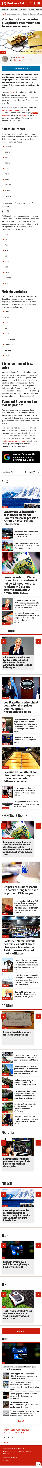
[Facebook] (4, 1437)
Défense (5, 1099)
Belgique (5, 9)
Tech (3, 52)
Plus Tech (28, 1420)
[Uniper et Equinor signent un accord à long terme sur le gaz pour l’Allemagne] (21, 863)
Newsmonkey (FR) (24, 1451)
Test (4, 1307)
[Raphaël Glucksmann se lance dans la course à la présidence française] (7, 990)
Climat (5, 914)
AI (3, 1258)
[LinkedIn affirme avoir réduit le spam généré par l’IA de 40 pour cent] (18, 1242)
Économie (14, 9)
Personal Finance (8, 573)
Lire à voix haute (21, 68)
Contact (6, 1430)
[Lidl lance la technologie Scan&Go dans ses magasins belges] (7, 735)
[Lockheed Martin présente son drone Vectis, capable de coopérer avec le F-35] (7, 530)
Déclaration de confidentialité (14, 1432)
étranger (5, 1075)
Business (5, 538)
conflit (5, 550)
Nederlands (6, 1442)
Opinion (5, 1028)
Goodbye (6, 1453)
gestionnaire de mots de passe (14, 441)
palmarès (22, 115)
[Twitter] (8, 1437)
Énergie (5, 507)
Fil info (31, 9)
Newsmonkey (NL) (9, 1451)
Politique (23, 9)
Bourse (5, 796)
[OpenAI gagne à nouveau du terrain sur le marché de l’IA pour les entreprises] (6, 1393)
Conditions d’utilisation (19, 1430)
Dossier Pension (7, 624)
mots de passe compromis (12, 110)
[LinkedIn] (12, 1437)
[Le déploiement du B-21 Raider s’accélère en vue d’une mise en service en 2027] (7, 799)
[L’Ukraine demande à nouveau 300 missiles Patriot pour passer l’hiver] (7, 1078)
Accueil (4, 14)
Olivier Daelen (20, 57)
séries (4, 391)
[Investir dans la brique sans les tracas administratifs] (18, 1012)
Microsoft (12, 92)
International (7, 998)
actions (5, 1155)
